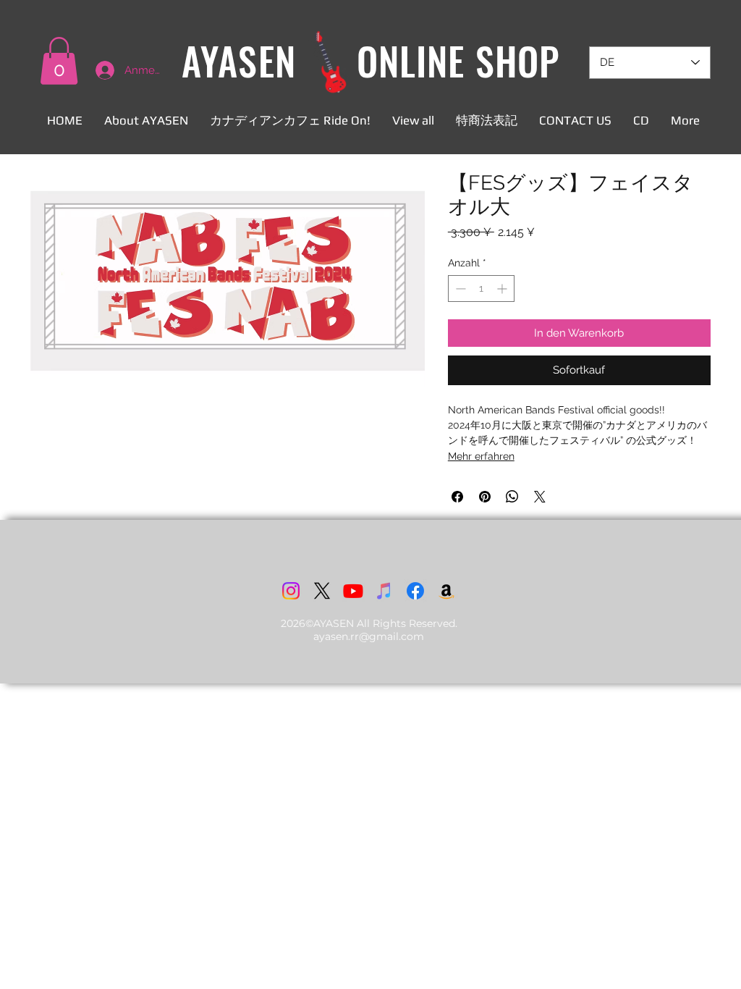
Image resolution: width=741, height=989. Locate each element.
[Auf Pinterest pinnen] (485, 496)
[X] (322, 590)
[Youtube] (353, 590)
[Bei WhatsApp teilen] (512, 496)
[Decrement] (459, 288)
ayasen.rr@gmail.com (368, 636)
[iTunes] (384, 590)
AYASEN (238, 60)
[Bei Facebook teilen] (457, 496)
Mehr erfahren (481, 456)
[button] (59, 61)
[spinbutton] (481, 288)
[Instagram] (290, 590)
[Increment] (503, 288)
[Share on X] (540, 496)
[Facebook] (415, 590)
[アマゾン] (446, 590)
